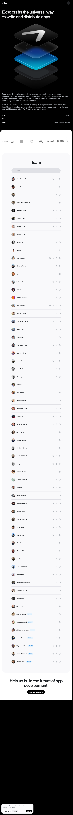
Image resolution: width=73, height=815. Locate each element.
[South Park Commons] (20, 141)
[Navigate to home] (5, 3)
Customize (6, 811)
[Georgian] (68, 141)
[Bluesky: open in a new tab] (53, 179)
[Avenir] (39, 141)
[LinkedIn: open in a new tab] (60, 203)
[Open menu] (68, 3)
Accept (29, 811)
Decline (15, 811)
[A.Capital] (58, 141)
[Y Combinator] (10, 141)
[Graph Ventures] (49, 141)
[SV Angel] (29, 141)
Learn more (11, 807)
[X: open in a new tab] (56, 179)
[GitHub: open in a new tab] (60, 179)
